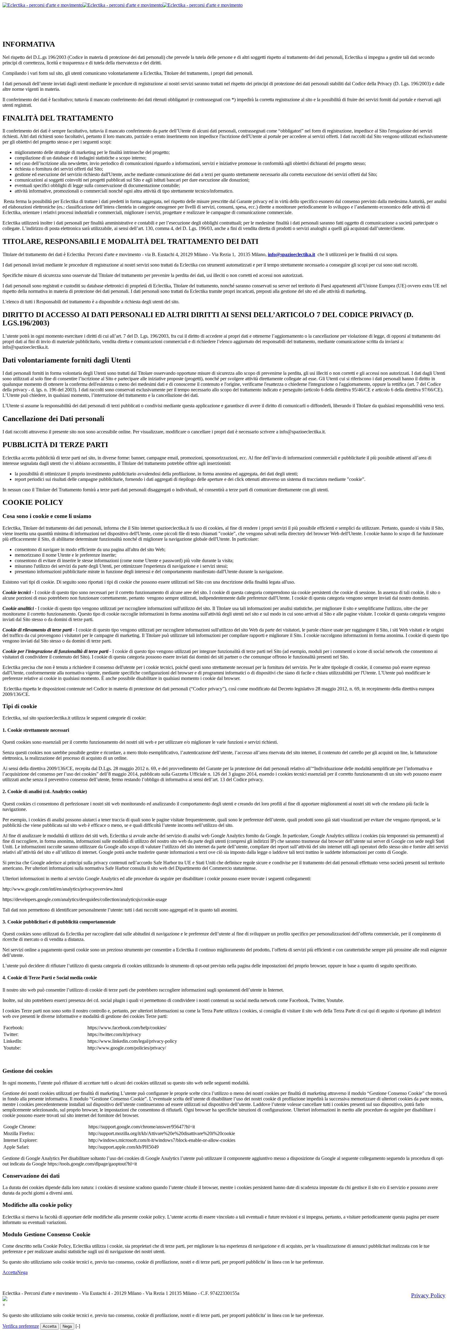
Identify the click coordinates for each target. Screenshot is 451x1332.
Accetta (9, 1272)
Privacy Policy (428, 1295)
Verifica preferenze (20, 1326)
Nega (22, 1272)
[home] (122, 5)
